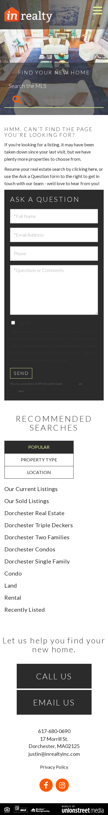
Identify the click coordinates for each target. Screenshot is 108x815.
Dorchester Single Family (37, 561)
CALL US (54, 676)
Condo (13, 573)
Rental (12, 597)
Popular (39, 447)
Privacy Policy (80, 360)
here (92, 169)
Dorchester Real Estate (34, 512)
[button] (13, 100)
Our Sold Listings (26, 500)
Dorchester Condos (29, 549)
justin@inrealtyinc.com (54, 754)
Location (39, 472)
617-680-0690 (54, 731)
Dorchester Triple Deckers (38, 524)
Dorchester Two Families (36, 537)
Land (10, 585)
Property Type (39, 459)
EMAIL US (54, 702)
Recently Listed (24, 609)
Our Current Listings (31, 488)
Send (21, 373)
